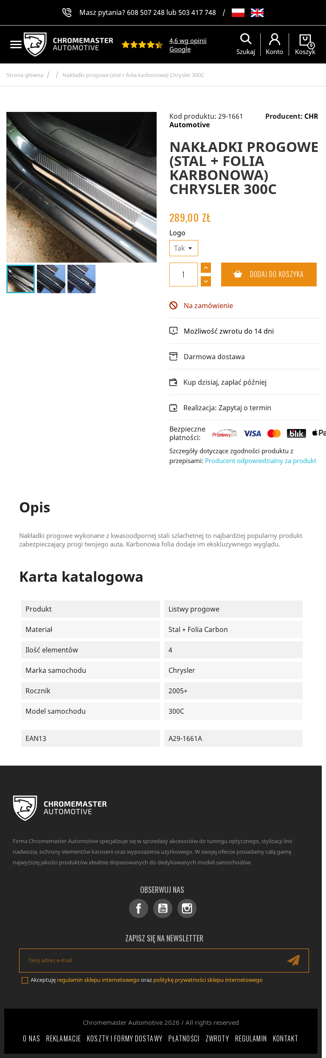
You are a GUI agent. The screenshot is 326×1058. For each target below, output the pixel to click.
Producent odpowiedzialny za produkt (260, 460)
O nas (31, 1038)
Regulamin (251, 1038)
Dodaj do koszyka (262, 274)
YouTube (163, 908)
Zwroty (217, 1038)
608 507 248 (146, 12)
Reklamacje (63, 1038)
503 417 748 (197, 12)
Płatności (184, 1038)
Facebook (139, 908)
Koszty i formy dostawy (125, 1038)
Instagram (187, 908)
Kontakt (286, 1038)
